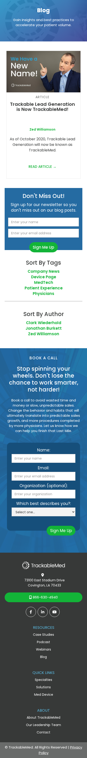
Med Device (43, 694)
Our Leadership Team (43, 725)
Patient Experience (44, 288)
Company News (44, 271)
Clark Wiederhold (43, 323)
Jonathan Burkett (44, 328)
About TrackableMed (43, 717)
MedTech (43, 282)
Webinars (43, 649)
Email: (43, 468)
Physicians (43, 293)
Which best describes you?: (43, 503)
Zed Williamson (43, 334)
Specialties (43, 680)
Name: (43, 450)
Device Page (43, 277)
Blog (43, 657)
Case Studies (43, 635)
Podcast (43, 642)
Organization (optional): (43, 486)
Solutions (43, 687)
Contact (43, 732)
